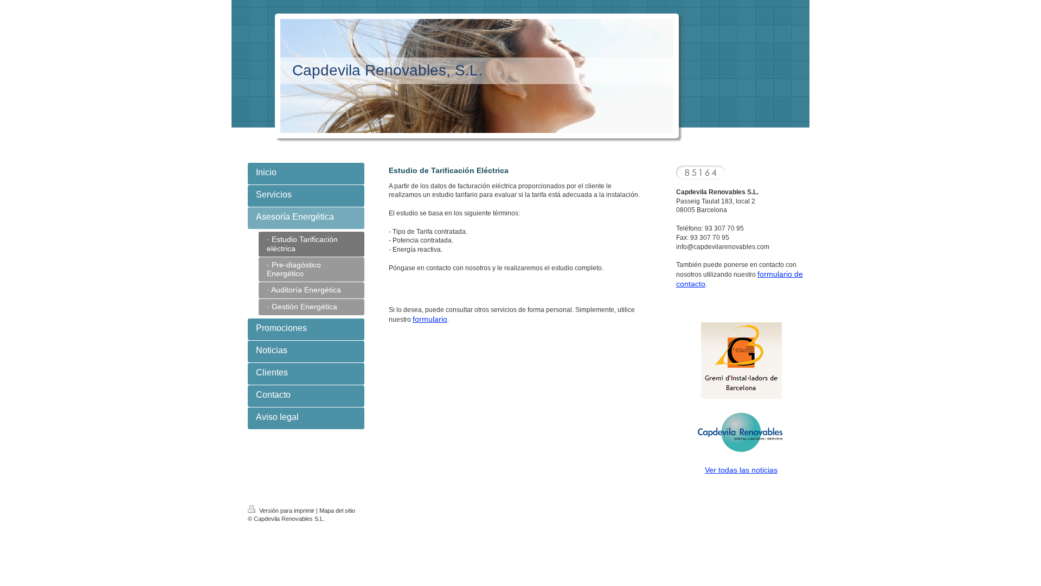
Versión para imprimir (287, 510)
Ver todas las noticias (741, 470)
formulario (430, 319)
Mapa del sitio (337, 510)
